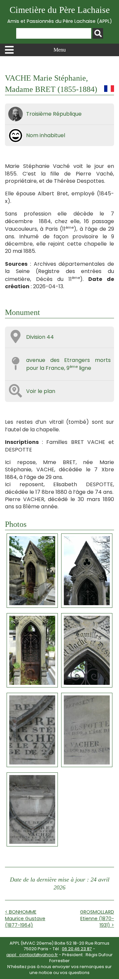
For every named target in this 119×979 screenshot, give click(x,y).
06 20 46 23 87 (77, 949)
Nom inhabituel (45, 135)
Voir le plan (40, 391)
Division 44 (40, 337)
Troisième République (54, 114)
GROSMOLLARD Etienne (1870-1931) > (97, 918)
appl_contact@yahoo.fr (32, 955)
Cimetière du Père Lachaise (59, 14)
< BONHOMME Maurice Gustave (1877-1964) (25, 918)
